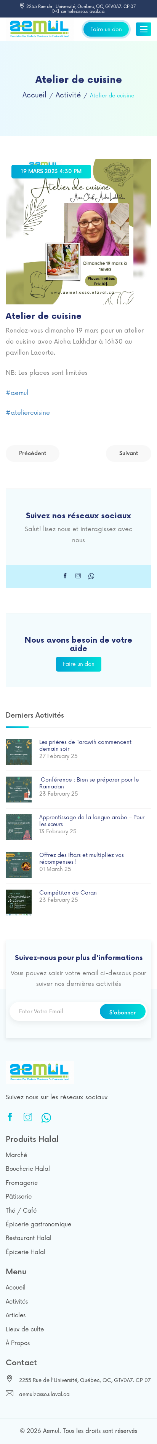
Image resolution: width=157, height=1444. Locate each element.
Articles (16, 1315)
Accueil (34, 95)
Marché (16, 1155)
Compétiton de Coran (68, 893)
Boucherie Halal (28, 1169)
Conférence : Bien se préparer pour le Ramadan (89, 783)
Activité (68, 95)
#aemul (17, 393)
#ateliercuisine (28, 413)
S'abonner (122, 1012)
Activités (17, 1301)
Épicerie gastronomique (38, 1224)
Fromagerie (22, 1183)
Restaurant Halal (28, 1238)
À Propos (18, 1343)
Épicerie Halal (25, 1252)
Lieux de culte (25, 1329)
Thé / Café (21, 1211)
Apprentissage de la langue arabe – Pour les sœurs (91, 821)
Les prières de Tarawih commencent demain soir (85, 745)
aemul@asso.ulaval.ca (82, 11)
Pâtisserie (19, 1196)
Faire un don (106, 29)
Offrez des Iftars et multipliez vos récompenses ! (81, 858)
